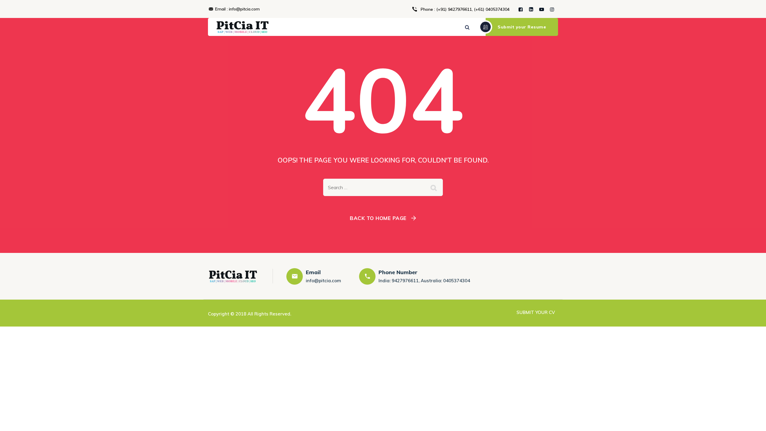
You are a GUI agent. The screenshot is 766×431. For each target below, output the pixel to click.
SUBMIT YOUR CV (535, 312)
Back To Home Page (378, 218)
